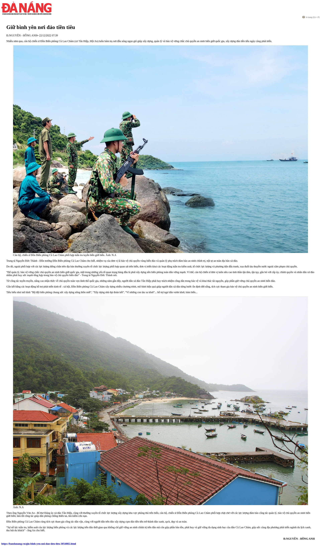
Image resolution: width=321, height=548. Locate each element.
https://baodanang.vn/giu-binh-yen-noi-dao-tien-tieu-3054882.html (38, 543)
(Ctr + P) (313, 17)
